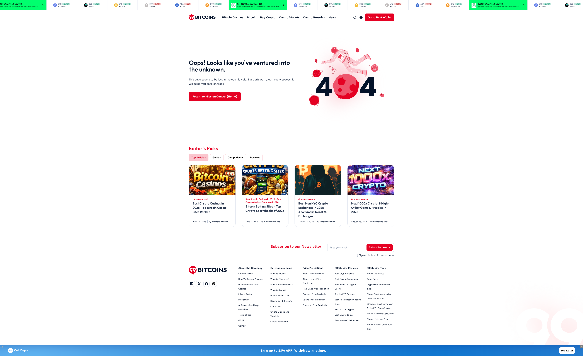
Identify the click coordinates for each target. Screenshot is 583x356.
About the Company (250, 268)
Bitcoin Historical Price (378, 319)
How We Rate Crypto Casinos (248, 286)
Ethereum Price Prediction (315, 305)
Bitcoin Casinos (232, 17)
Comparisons (236, 157)
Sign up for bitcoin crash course (376, 255)
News (332, 17)
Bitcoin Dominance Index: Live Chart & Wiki (379, 296)
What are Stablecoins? (281, 284)
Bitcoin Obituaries (375, 273)
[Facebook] (206, 284)
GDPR (241, 320)
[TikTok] (214, 284)
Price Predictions (313, 268)
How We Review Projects (250, 279)
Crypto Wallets (289, 17)
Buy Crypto (267, 17)
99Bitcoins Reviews (346, 268)
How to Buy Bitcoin (279, 295)
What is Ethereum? (279, 279)
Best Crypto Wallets (344, 273)
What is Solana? (278, 290)
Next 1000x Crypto (344, 309)
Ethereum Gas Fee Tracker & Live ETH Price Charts (380, 306)
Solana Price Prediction (314, 299)
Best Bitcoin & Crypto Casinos (345, 286)
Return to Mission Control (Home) (215, 96)
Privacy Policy (245, 294)
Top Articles (198, 157)
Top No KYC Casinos (345, 294)
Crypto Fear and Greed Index (378, 286)
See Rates (567, 350)
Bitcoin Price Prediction (314, 273)
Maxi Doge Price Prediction (316, 288)
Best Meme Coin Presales (347, 320)
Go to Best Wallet (380, 17)
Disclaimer (243, 299)
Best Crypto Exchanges (346, 279)
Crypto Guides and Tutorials (279, 313)
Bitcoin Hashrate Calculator (380, 313)
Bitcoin (251, 17)
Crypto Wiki (276, 306)
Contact (242, 325)
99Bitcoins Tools (377, 268)
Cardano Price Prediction (315, 294)
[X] (199, 284)
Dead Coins (372, 279)
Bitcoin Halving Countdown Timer (380, 326)
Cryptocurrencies (281, 268)
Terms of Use (244, 314)
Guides (217, 157)
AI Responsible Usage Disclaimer (248, 307)
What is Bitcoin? (278, 273)
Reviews (255, 157)
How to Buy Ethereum (281, 301)
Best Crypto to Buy (344, 314)
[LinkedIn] (192, 284)
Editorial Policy (245, 273)
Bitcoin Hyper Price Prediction (312, 281)
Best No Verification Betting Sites (348, 301)
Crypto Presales (314, 17)
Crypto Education (279, 321)
